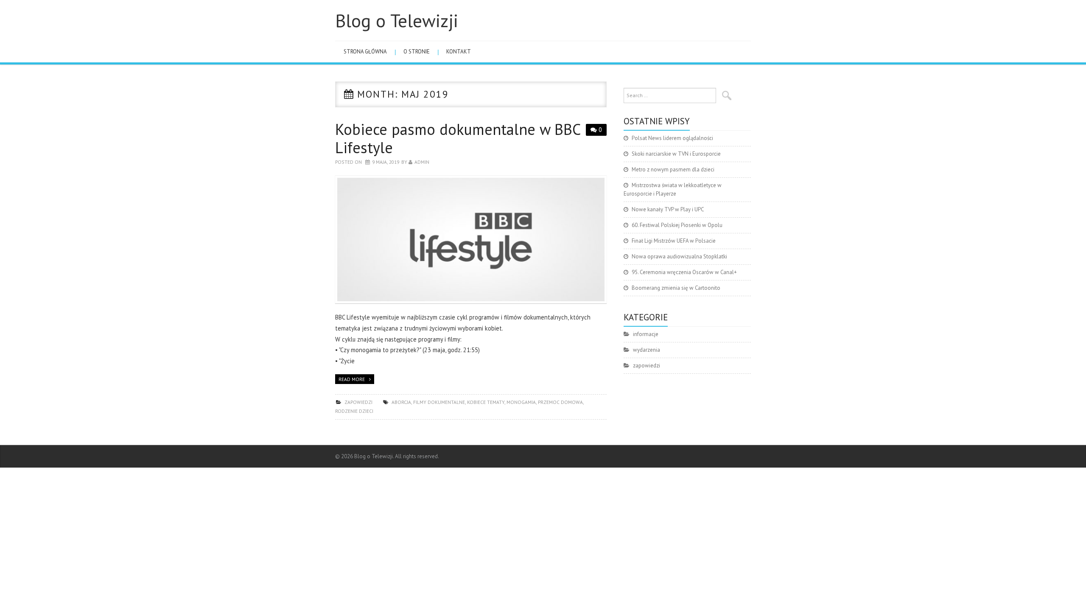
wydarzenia (646, 349)
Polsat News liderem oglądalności (672, 138)
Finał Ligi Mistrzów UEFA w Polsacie (674, 240)
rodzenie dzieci (354, 411)
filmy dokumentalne (439, 402)
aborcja (401, 402)
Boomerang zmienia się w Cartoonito (676, 287)
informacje (645, 334)
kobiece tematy (485, 402)
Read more (352, 379)
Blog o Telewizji (396, 20)
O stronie (416, 51)
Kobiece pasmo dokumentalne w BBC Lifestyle (457, 138)
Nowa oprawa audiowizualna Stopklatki (679, 256)
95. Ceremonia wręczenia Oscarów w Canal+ (684, 272)
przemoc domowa (560, 402)
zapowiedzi (358, 402)
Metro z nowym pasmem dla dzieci (673, 169)
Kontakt (458, 51)
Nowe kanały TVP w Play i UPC (668, 209)
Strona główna (365, 51)
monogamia (521, 402)
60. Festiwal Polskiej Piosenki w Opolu (677, 225)
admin (421, 162)
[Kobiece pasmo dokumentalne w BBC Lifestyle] (471, 239)
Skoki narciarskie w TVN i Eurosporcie (676, 153)
